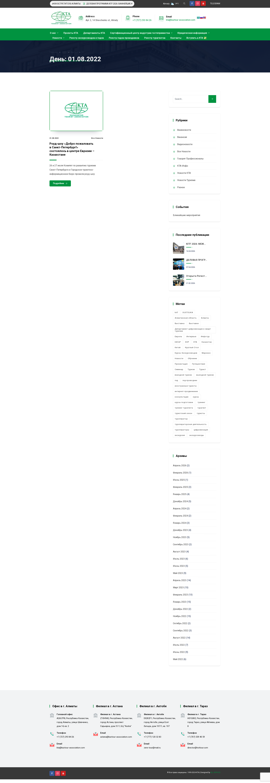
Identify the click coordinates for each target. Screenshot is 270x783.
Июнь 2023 (179, 566)
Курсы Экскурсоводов (186, 353)
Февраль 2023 (180, 594)
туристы (201, 413)
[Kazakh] (198, 17)
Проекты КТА (70, 33)
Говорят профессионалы (190, 158)
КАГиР (178, 342)
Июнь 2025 (179, 480)
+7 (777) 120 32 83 (152, 737)
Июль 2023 (179, 558)
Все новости (97, 138)
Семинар (179, 369)
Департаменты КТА (94, 33)
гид (176, 380)
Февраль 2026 (180, 472)
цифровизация (201, 430)
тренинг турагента (184, 408)
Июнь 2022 (179, 652)
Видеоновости (184, 144)
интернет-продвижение (186, 391)
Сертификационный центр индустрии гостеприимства (140, 33)
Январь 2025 (179, 494)
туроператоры (182, 430)
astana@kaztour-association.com (116, 737)
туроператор (181, 419)
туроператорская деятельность (191, 424)
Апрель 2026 (179, 465)
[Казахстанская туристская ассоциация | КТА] (61, 18)
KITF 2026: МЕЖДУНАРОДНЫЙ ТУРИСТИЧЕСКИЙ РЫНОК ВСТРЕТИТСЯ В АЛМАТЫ (197, 244)
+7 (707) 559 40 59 (196, 737)
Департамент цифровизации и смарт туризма (193, 330)
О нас (53, 33)
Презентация (181, 364)
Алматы (205, 318)
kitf (176, 312)
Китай (178, 347)
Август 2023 (179, 551)
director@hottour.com (197, 747)
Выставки (194, 323)
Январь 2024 (179, 523)
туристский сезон (183, 413)
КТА (195, 342)
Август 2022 (179, 637)
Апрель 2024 (179, 508)
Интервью (191, 336)
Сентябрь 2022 (180, 630)
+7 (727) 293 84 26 (142, 20)
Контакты (175, 38)
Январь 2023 (179, 602)
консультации (181, 397)
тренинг (201, 402)
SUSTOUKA (188, 312)
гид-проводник (190, 380)
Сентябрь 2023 (180, 544)
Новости (57, 38)
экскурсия (180, 435)
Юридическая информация (192, 33)
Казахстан (207, 342)
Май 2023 (178, 573)
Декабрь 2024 (180, 501)
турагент (201, 408)
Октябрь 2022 (180, 623)
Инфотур (205, 336)
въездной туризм (183, 375)
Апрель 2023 (179, 580)
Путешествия (198, 364)
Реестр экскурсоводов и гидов (86, 38)
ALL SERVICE (215, 772)
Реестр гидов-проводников (124, 38)
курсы (196, 397)
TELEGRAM (215, 3)
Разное (181, 187)
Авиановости (184, 130)
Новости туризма (186, 180)
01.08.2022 (54, 138)
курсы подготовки (184, 402)
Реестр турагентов (154, 38)
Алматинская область (186, 318)
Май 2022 (178, 659)
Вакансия (182, 137)
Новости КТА (184, 173)
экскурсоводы (196, 435)
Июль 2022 (179, 645)
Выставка (179, 323)
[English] (204, 17)
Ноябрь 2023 (179, 537)
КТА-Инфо (182, 165)
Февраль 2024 (180, 515)
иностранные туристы (186, 386)
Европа (178, 336)
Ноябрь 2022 (179, 616)
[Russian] (201, 17)
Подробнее (58, 183)
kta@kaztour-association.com (180, 20)
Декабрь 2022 (180, 609)
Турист (202, 369)
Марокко (206, 353)
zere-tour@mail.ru (152, 747)
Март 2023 (178, 587)
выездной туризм (205, 375)
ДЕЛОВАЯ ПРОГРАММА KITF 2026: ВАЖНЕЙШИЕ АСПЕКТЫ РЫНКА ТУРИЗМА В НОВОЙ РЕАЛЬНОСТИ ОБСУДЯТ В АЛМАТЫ (130, 4)
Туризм (191, 369)
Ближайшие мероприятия (186, 215)
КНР (187, 342)
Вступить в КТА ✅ (196, 38)
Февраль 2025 (180, 487)
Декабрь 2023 (180, 530)
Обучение (192, 358)
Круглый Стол (192, 347)
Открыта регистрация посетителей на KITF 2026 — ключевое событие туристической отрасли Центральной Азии (197, 276)
